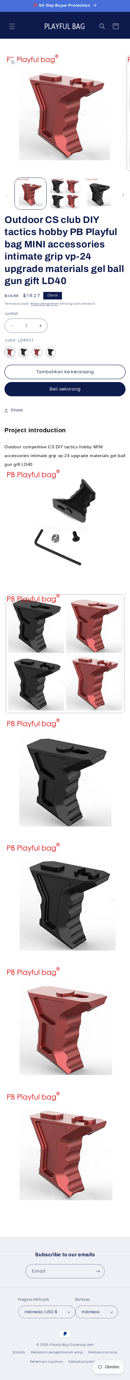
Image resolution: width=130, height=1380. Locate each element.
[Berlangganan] (97, 1271)
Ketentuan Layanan (46, 1361)
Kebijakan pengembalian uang (57, 1352)
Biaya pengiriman (44, 303)
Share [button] (17, 410)
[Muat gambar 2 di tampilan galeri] (65, 193)
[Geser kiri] (6, 195)
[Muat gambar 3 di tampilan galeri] (99, 193)
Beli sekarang (65, 389)
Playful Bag (59, 1344)
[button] (12, 26)
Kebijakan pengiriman (87, 1361)
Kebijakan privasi (102, 1352)
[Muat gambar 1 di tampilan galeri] (30, 193)
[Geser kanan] (123, 195)
